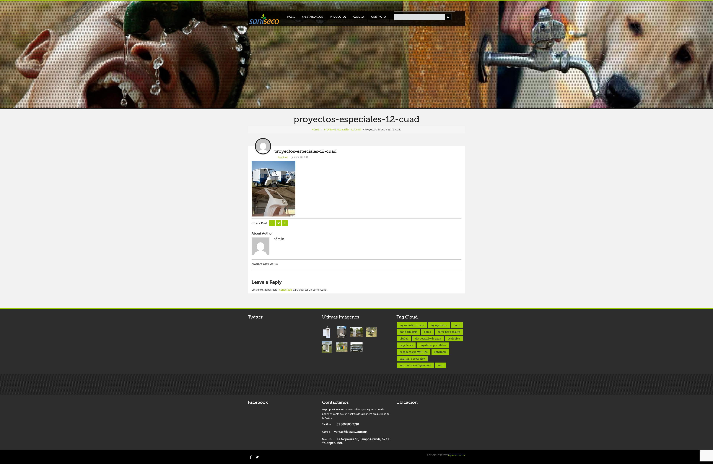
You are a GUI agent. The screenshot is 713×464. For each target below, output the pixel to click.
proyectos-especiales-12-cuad (342, 129)
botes (427, 332)
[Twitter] (257, 457)
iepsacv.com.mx (456, 455)
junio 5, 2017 (298, 157)
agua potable (439, 325)
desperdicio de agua (428, 338)
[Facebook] (250, 457)
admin (279, 238)
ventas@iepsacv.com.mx (344, 432)
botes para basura (449, 332)
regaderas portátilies (414, 352)
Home (291, 16)
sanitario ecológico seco (415, 365)
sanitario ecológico (412, 358)
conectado (285, 289)
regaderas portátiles (432, 345)
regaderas (406, 345)
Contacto (378, 16)
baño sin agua (408, 332)
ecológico (454, 338)
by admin (283, 157)
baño (457, 325)
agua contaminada (412, 325)
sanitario (440, 352)
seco (440, 365)
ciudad (404, 338)
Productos (338, 16)
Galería (358, 16)
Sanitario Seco (312, 16)
